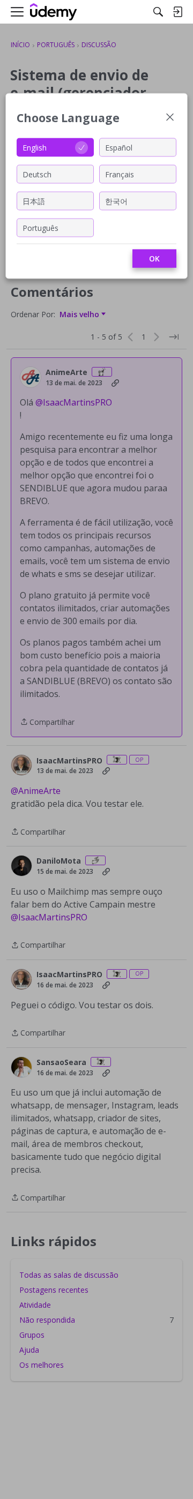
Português (40, 227)
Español (118, 147)
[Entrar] (177, 12)
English (35, 147)
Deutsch (37, 174)
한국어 (116, 201)
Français (119, 174)
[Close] (170, 118)
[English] (53, 12)
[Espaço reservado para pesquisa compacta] (158, 12)
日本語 (34, 201)
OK (154, 258)
